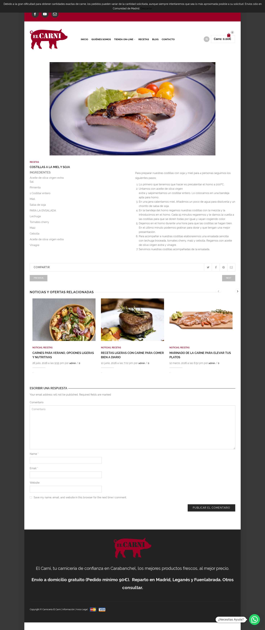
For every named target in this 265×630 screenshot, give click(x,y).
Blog (155, 39)
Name (34, 453)
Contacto (168, 39)
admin (72, 363)
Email (34, 468)
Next (228, 278)
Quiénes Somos (101, 39)
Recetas (143, 39)
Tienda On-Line (123, 39)
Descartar (146, 8)
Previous (38, 278)
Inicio (84, 39)
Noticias (37, 347)
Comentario (36, 402)
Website (34, 482)
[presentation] (218, 291)
